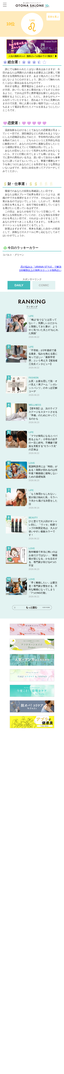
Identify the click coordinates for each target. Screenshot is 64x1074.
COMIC (44, 285)
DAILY (19, 285)
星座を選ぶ (53, 16)
